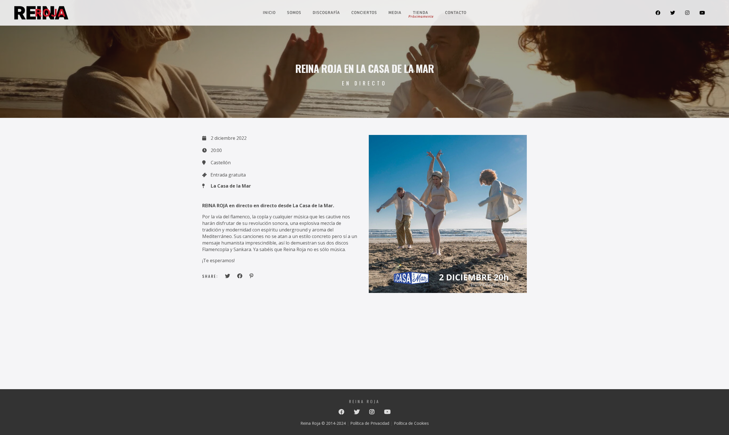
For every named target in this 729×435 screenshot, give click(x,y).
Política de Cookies (411, 423)
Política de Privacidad (369, 423)
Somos (294, 13)
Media (395, 13)
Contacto (455, 13)
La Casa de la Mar (231, 186)
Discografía (326, 13)
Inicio (269, 13)
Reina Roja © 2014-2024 (323, 423)
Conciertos (364, 13)
